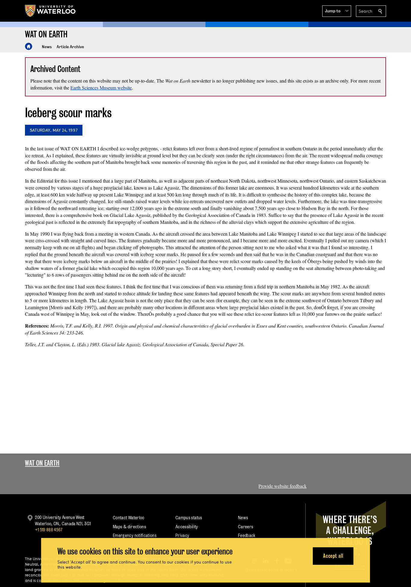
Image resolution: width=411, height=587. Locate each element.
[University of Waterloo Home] (50, 11)
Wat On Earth (42, 463)
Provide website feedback (282, 486)
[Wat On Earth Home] (28, 46)
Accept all (333, 556)
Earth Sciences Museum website (101, 87)
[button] (337, 11)
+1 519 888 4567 (49, 529)
